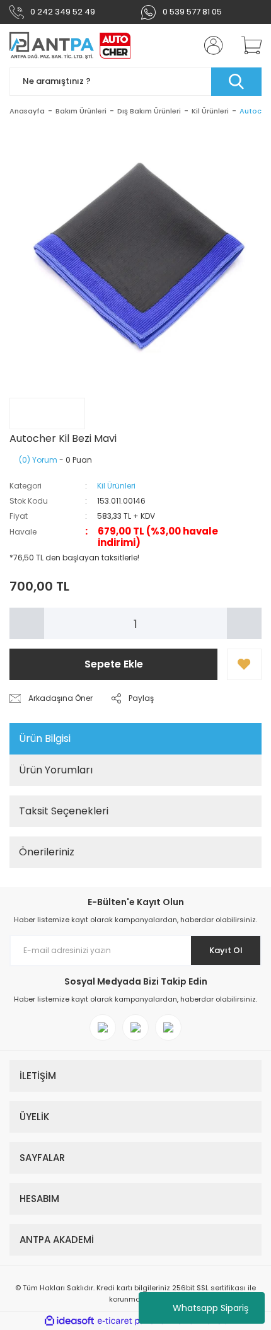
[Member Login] (210, 45)
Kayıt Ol (226, 950)
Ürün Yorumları (56, 770)
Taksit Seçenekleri (63, 811)
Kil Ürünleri (116, 485)
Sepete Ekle (113, 664)
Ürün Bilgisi (45, 738)
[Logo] (70, 45)
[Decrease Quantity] (26, 623)
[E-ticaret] (134, 1321)
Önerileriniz (46, 852)
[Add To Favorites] (244, 664)
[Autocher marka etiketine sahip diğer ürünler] (47, 413)
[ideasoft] (69, 1321)
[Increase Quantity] (244, 623)
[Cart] (247, 45)
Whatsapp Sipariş (210, 1308)
